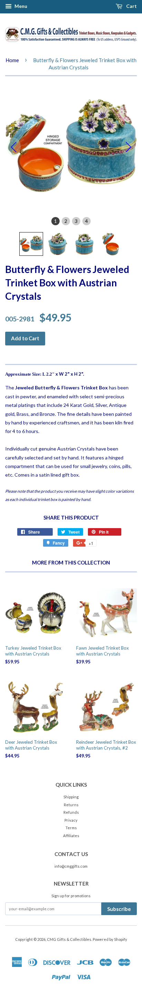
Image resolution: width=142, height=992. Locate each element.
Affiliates (71, 835)
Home (12, 60)
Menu (20, 6)
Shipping (71, 797)
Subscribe (119, 909)
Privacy (71, 820)
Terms (71, 827)
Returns (71, 804)
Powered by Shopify (110, 939)
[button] (31, 244)
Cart (131, 6)
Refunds (71, 812)
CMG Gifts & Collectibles (69, 939)
